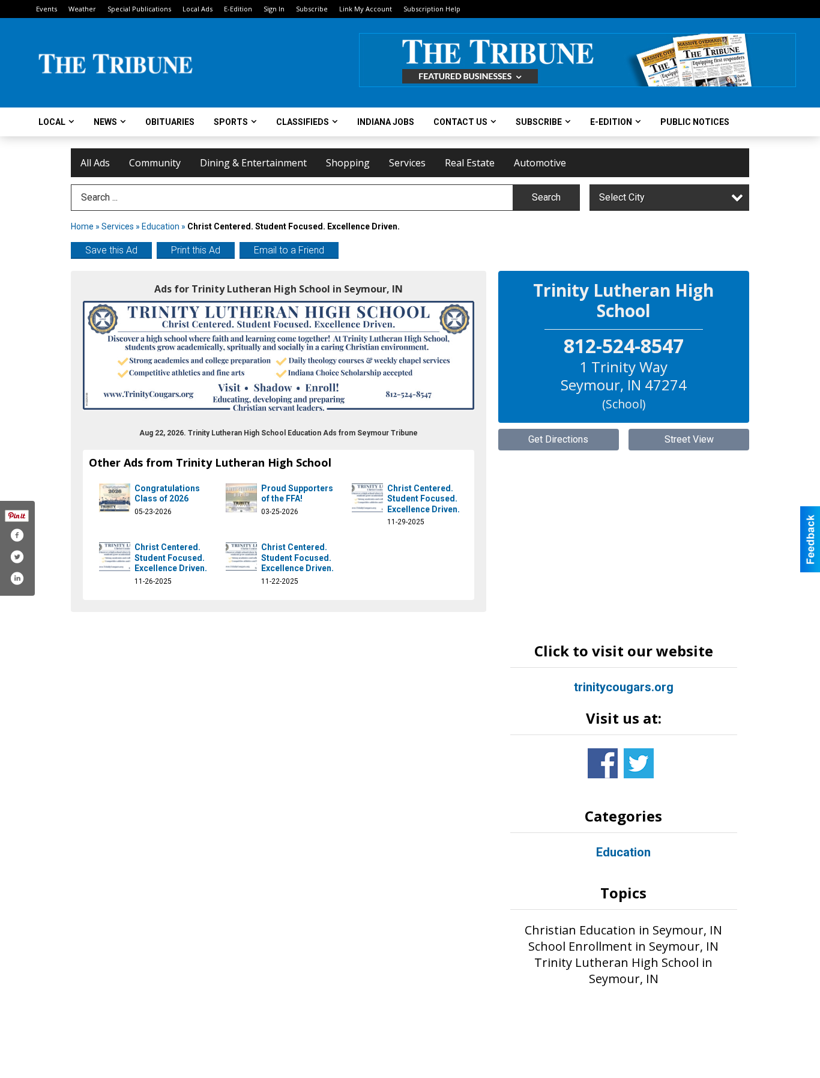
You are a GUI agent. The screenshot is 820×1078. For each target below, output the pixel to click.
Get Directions (558, 439)
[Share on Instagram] (17, 578)
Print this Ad (195, 250)
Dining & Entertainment (253, 162)
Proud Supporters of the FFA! (297, 493)
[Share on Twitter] (17, 556)
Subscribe (312, 8)
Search (546, 197)
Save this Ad (111, 250)
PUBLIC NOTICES (694, 122)
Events (46, 8)
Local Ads (197, 8)
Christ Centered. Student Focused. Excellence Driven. (423, 498)
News (105, 122)
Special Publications (139, 8)
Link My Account (365, 8)
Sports (231, 122)
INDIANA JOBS (385, 122)
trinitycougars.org (624, 687)
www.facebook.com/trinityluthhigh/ (603, 763)
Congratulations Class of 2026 (167, 493)
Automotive (540, 162)
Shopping (348, 162)
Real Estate (470, 162)
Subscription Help (431, 8)
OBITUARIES (169, 122)
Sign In (274, 8)
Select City (622, 197)
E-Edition (238, 8)
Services (407, 162)
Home (82, 226)
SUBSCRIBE (539, 122)
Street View (689, 439)
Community (155, 162)
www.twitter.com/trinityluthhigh (639, 763)
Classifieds (302, 122)
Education (160, 226)
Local (51, 122)
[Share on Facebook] (17, 535)
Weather (82, 8)
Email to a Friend (289, 250)
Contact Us (460, 122)
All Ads (95, 162)
